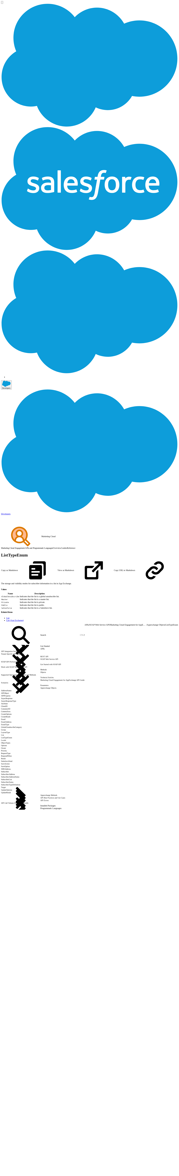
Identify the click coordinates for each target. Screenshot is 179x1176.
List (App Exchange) (15, 620)
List (7, 618)
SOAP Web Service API (99, 625)
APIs (87, 625)
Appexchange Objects (156, 625)
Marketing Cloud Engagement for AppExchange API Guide (128, 625)
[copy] (8, 588)
